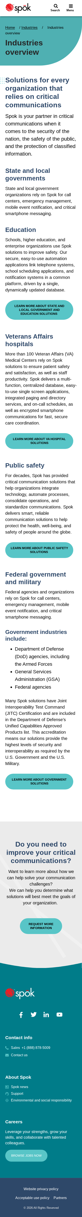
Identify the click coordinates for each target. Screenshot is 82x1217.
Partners (60, 1198)
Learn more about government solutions (39, 781)
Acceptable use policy (32, 1198)
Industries (29, 28)
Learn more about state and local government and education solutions (39, 309)
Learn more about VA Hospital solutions (39, 441)
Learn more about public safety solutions (39, 550)
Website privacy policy (41, 1189)
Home (10, 28)
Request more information (41, 926)
